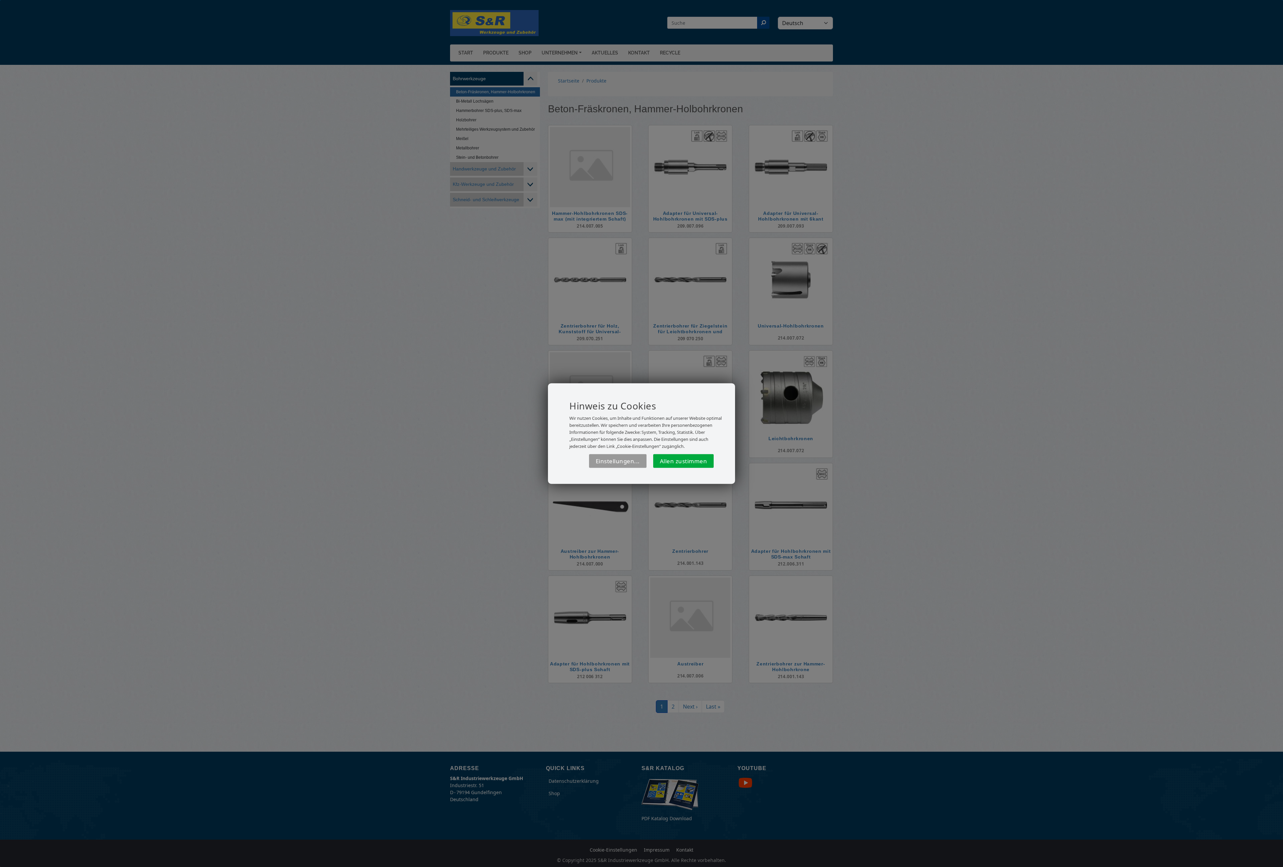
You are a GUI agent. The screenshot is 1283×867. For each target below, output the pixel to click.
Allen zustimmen (683, 461)
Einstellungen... (618, 461)
